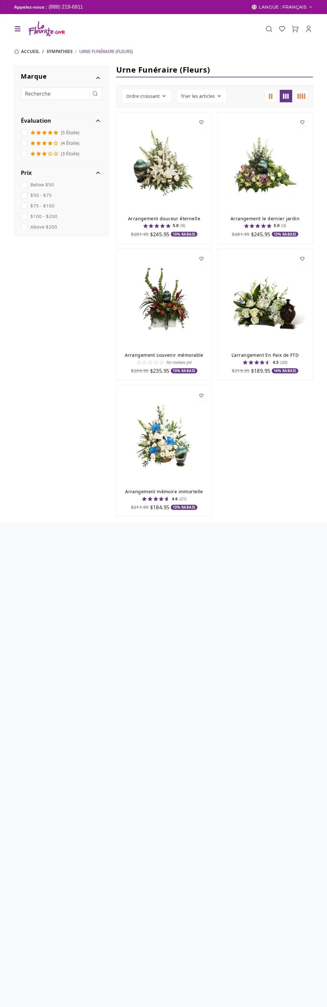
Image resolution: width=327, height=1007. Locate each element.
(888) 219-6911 (66, 7)
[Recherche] (268, 28)
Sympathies (59, 51)
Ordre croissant (143, 96)
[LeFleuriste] (46, 29)
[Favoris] (282, 28)
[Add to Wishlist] (201, 122)
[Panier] (295, 28)
